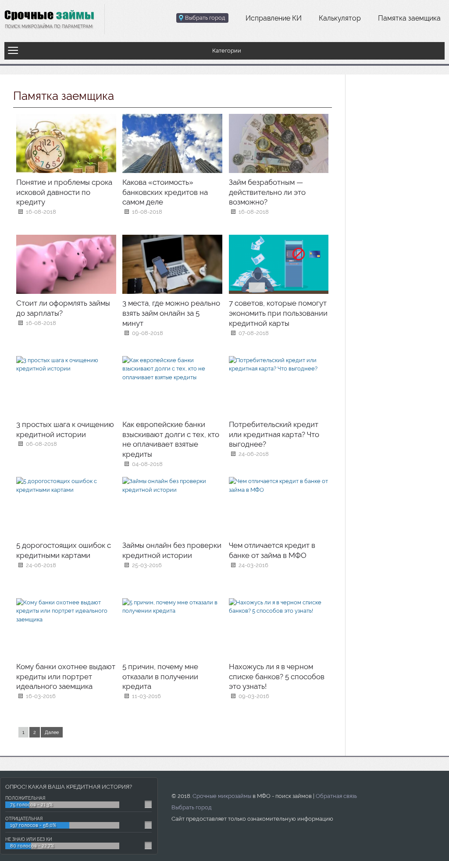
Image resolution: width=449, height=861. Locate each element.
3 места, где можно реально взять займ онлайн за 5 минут (171, 313)
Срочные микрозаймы (221, 796)
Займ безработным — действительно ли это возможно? (267, 192)
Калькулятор (340, 18)
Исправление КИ (274, 18)
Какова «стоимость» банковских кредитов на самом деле (165, 192)
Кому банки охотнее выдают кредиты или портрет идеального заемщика (65, 676)
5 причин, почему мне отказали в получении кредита (160, 676)
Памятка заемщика (409, 18)
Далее (52, 732)
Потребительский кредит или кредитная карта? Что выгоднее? (274, 434)
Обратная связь (336, 796)
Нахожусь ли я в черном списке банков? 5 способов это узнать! (276, 676)
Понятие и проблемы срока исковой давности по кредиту (64, 192)
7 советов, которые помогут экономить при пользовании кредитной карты (278, 313)
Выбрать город (191, 807)
